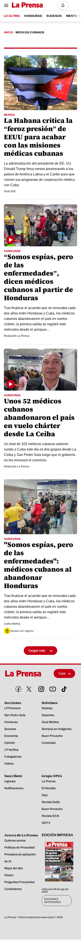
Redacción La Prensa (16, 335)
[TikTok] (63, 688)
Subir (62, 673)
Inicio (8, 32)
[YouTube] (51, 688)
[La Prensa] (27, 673)
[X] (29, 689)
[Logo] (26, 5)
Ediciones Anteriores (52, 901)
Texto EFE (10, 191)
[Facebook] (17, 688)
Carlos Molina (12, 623)
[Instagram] (40, 688)
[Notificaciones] (62, 5)
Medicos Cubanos (30, 32)
